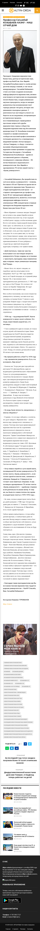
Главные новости (8, 17)
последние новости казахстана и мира (15, 725)
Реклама (12, 2)
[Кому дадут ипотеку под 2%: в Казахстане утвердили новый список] (8, 847)
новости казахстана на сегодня (13, 707)
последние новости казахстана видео (15, 719)
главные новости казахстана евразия (15, 665)
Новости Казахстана (19, 17)
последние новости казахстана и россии (16, 728)
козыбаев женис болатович (12, 674)
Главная (8, 929)
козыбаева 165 (19, 683)
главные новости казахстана (13, 662)
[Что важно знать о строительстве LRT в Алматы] (8, 837)
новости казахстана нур (11, 710)
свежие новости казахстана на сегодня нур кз (18, 734)
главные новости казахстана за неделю (16, 668)
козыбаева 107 (24, 680)
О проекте (5, 2)
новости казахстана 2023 (11, 695)
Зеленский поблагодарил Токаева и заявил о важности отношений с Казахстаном (24, 824)
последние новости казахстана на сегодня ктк (18, 731)
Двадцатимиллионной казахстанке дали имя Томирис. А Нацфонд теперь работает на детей (20, 775)
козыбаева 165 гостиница (11, 686)
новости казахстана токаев (12, 716)
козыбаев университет (11, 680)
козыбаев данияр (18, 671)
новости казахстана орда (12, 713)
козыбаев (7, 671)
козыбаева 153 (8, 683)
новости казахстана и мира (12, 701)
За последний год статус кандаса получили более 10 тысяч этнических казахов (20, 761)
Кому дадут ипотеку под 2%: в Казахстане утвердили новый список (24, 847)
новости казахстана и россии (13, 704)
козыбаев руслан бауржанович (13, 677)
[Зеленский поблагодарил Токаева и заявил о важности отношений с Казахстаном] (8, 824)
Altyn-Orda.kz (7, 604)
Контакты (19, 2)
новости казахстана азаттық (13, 698)
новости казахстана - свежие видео (15, 692)
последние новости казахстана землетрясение (18, 722)
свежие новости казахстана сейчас (14, 737)
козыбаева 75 (26, 686)
